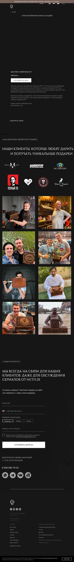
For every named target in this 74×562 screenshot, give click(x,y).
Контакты (41, 537)
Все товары (13, 527)
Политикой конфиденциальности (26, 436)
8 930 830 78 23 (14, 520)
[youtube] (20, 509)
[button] (21, 80)
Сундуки (12, 535)
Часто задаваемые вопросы (46, 535)
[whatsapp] (14, 509)
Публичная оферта (44, 542)
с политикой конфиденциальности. (49, 558)
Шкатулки (12, 537)
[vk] (11, 509)
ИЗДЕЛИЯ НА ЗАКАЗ (15, 546)
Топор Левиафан (14, 540)
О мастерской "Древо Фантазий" (47, 527)
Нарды (11, 529)
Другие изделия (14, 542)
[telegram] (17, 509)
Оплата (41, 529)
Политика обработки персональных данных (50, 540)
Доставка (41, 532)
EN (42, 3)
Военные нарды (14, 532)
